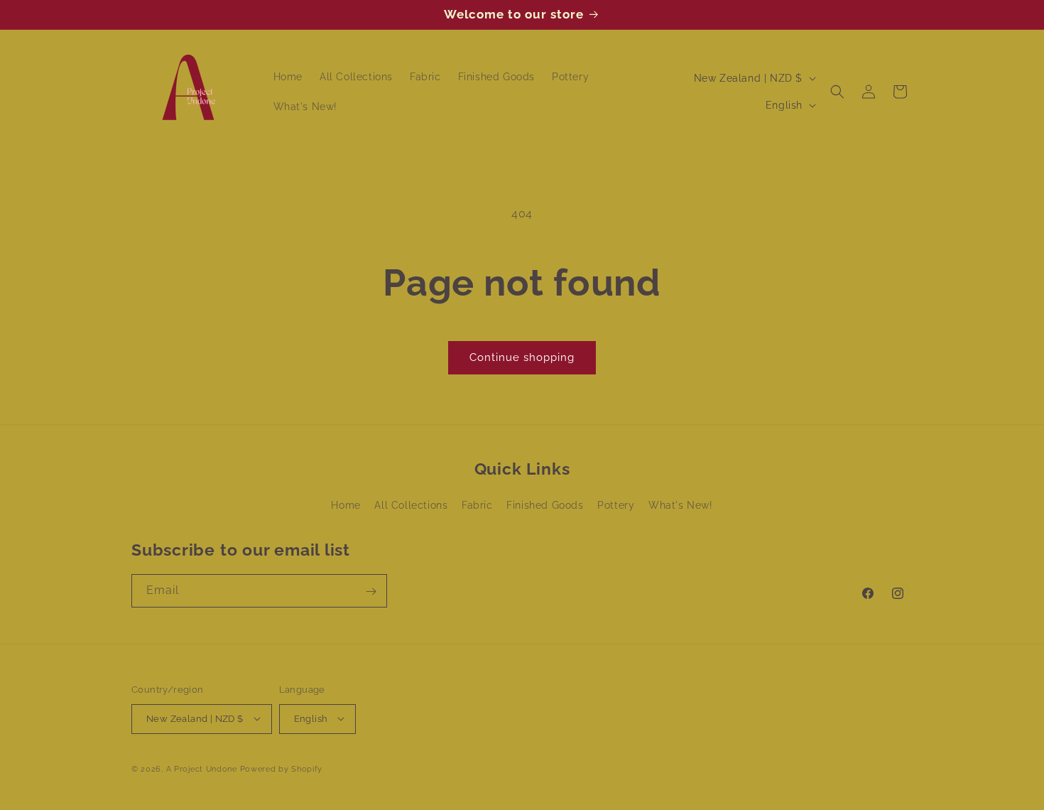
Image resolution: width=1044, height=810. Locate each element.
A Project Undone (201, 768)
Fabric (477, 506)
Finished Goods (544, 506)
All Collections (410, 506)
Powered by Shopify (281, 768)
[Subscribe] (370, 591)
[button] (837, 91)
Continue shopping (522, 357)
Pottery (615, 506)
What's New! (680, 506)
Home (345, 506)
